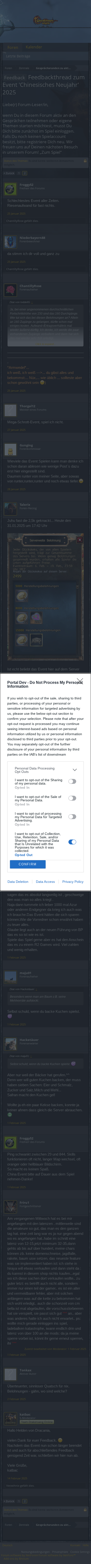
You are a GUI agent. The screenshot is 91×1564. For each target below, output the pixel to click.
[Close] (81, 682)
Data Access (45, 882)
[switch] (72, 781)
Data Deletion (18, 882)
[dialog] (45, 782)
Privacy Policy (72, 882)
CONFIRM (28, 864)
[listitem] (45, 770)
